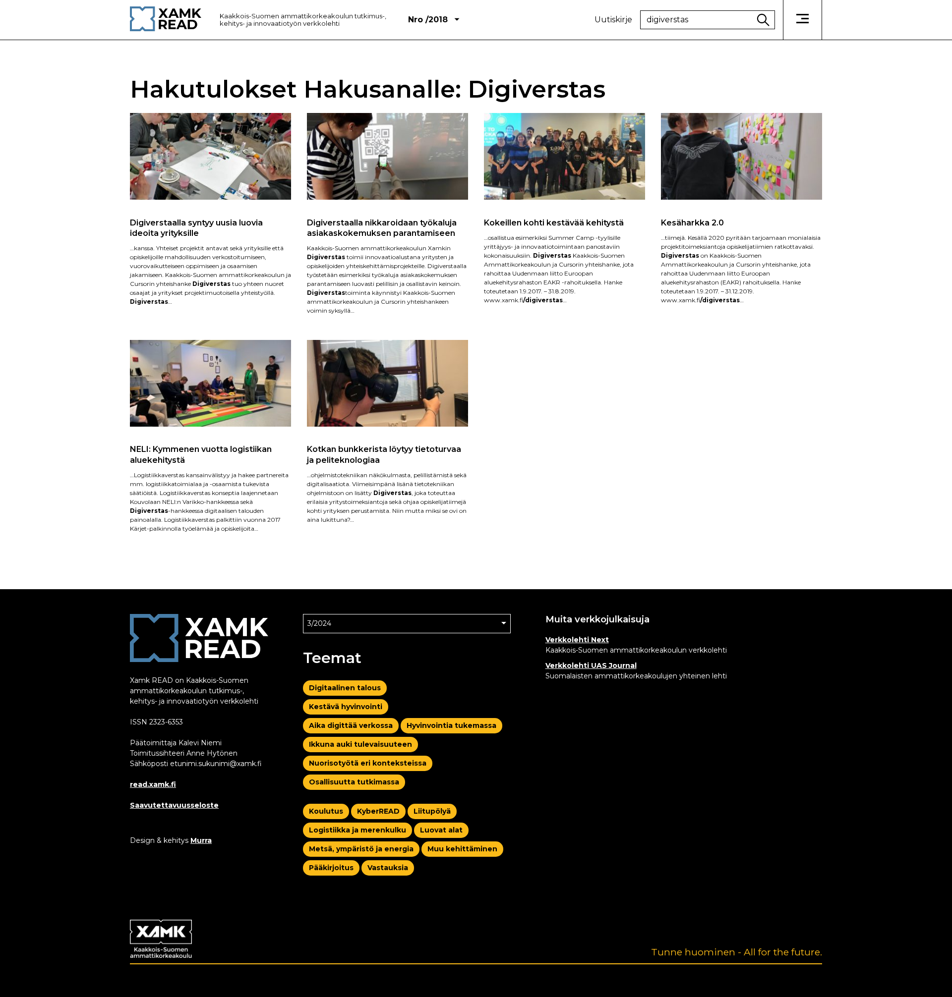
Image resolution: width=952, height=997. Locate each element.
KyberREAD (378, 811)
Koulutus (326, 811)
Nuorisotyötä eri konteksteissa (367, 763)
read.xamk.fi (153, 784)
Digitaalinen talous (345, 687)
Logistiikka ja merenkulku (357, 830)
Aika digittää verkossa (351, 725)
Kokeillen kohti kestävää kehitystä (554, 222)
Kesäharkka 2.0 (692, 222)
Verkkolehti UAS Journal (591, 665)
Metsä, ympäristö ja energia (361, 848)
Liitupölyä (432, 811)
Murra (201, 840)
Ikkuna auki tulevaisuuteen (360, 744)
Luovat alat (441, 830)
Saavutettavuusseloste (174, 805)
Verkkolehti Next (577, 639)
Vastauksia (387, 867)
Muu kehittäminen (462, 848)
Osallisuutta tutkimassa (354, 781)
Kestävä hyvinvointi (345, 706)
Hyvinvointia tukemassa (451, 725)
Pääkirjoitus (331, 867)
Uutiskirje (613, 19)
